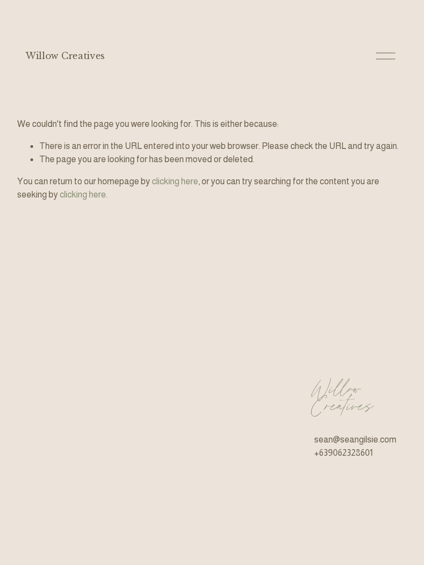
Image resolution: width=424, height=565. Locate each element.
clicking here (175, 181)
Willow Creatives (65, 55)
